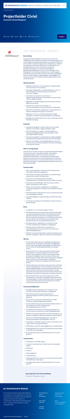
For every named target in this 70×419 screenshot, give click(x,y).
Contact (58, 5)
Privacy (26, 416)
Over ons (51, 5)
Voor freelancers (38, 5)
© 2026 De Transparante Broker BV (12, 416)
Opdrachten (31, 5)
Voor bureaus (46, 5)
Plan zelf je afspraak (42, 401)
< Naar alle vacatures (8, 10)
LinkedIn (41, 407)
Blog (55, 5)
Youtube (41, 408)
